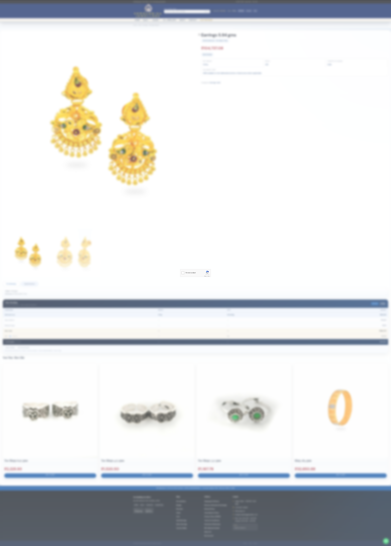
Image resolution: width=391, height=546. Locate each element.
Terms (208, 276)
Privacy (205, 276)
